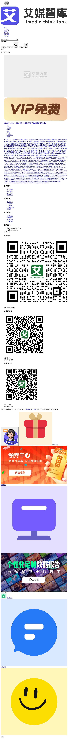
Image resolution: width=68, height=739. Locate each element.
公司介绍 (10, 189)
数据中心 (6, 31)
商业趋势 (10, 219)
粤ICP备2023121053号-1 (32, 409)
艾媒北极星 (10, 207)
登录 (2, 49)
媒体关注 (10, 191)
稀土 (8, 136)
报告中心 (6, 29)
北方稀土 (10, 135)
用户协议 (10, 195)
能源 (8, 129)
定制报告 (10, 193)
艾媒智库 (10, 221)
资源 (8, 133)
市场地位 (10, 216)
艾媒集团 (10, 203)
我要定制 (6, 34)
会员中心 (6, 33)
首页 (5, 27)
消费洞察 (10, 217)
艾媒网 (9, 209)
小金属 (9, 128)
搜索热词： (4, 41)
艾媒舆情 (10, 205)
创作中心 (6, 36)
